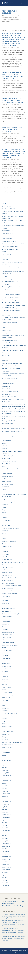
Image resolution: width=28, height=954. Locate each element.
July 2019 (4, 822)
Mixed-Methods (6, 687)
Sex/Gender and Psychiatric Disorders (12, 742)
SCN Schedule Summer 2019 (9, 396)
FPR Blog (4, 276)
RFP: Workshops (6, 381)
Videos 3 (4, 448)
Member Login (6, 352)
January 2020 (5, 812)
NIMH (3, 705)
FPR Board (5, 549)
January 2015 (5, 854)
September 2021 (6, 780)
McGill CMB (5, 679)
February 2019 (6, 830)
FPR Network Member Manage (10, 297)
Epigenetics (5, 655)
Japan (3, 674)
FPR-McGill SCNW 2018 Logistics (11, 307)
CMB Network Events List (9, 241)
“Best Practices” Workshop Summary (12, 209)
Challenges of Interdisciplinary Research (12, 613)
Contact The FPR (6, 254)
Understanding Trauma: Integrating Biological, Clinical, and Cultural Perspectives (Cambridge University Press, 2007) (13, 916)
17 (11, 188)
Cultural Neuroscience (8, 632)
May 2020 (4, 809)
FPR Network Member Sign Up (10, 300)
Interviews (5, 671)
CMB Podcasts (6, 251)
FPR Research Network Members (11, 302)
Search (4, 512)
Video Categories (6, 440)
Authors (4, 466)
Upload (4, 536)
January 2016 (5, 841)
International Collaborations (9, 340)
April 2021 (5, 788)
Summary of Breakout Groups (10, 420)
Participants (5, 504)
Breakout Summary (7, 481)
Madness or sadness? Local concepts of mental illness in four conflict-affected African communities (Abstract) (13, 153)
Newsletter (5, 360)
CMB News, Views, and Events (10, 249)
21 (14, 191)
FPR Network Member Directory (11, 294)
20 (11, 191)
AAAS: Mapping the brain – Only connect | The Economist (12, 129)
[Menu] (24, 3)
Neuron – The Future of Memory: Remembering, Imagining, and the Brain (12, 100)
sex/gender (5, 739)
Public (3, 723)
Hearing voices (6, 663)
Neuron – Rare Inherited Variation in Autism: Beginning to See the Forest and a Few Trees (13, 75)
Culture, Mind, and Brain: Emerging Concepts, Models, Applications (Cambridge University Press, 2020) (13, 938)
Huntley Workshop (7, 473)
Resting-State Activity (8, 731)
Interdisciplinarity (6, 668)
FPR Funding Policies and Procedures (12, 287)
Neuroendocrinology (7, 695)
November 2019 (6, 817)
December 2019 (6, 814)
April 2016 (5, 838)
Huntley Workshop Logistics (9, 502)
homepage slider (6, 330)
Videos (4, 443)
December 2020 (6, 799)
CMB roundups (6, 621)
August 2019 (5, 820)
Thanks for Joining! (7, 426)
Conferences (5, 486)
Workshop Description (8, 456)
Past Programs (6, 525)
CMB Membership (7, 238)
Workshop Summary (7, 588)
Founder (4, 517)
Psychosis (4, 718)
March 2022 (5, 770)
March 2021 (5, 791)
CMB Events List (6, 236)
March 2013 (5, 883)
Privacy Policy (5, 371)
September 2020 (6, 801)
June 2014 (4, 862)
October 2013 (6, 869)
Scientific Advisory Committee (10, 391)
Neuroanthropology (7, 692)
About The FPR (6, 463)
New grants (5, 700)
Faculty (4, 489)
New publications (6, 703)
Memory (4, 684)
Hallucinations (5, 661)
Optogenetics (5, 708)
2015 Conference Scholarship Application (13, 225)
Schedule (4, 533)
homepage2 (5, 333)
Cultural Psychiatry (7, 634)
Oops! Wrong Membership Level (10, 366)
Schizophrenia (5, 737)
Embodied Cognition (7, 650)
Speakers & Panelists (7, 476)
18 (5, 191)
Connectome (5, 624)
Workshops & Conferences (9, 541)
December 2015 (6, 843)
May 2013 (4, 877)
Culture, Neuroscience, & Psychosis (11, 640)
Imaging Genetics (6, 666)
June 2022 (4, 767)
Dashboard (5, 259)
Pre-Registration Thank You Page (11, 368)
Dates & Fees (5, 564)
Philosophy (5, 710)
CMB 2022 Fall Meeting (8, 231)
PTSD (3, 721)
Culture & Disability (7, 637)
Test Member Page (7, 423)
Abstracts (4, 228)
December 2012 (6, 888)
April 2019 (5, 825)
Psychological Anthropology (9, 713)
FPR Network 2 (6, 292)
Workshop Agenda (7, 572)
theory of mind (6, 752)
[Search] (20, 3)
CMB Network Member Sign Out (10, 246)
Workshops (5, 479)
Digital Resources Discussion (10, 645)
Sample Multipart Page (8, 383)
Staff (3, 570)
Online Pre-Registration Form (10, 578)
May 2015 (4, 848)
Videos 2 (4, 446)
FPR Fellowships (6, 520)
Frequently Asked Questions (9, 322)
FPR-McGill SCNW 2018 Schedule (11, 310)
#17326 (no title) (6, 206)
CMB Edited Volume (7, 484)
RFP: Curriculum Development (10, 378)
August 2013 (5, 872)
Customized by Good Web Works (16, 952)
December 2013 (6, 867)
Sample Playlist (6, 386)
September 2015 (6, 846)
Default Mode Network (8, 642)
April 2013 (5, 880)
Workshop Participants (8, 580)
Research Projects (7, 726)
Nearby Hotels (6, 596)
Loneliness (5, 676)
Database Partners (7, 546)
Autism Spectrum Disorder (9, 606)
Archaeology (5, 603)
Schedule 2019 (6, 389)
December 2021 (6, 775)
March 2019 (5, 828)
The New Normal (6, 750)
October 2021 (6, 778)
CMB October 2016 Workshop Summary (13, 562)
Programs (4, 509)
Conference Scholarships (8, 583)
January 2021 (5, 796)
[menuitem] (20, 3)
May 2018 (4, 833)
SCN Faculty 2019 (6, 394)
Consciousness (6, 627)
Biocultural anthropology (8, 608)
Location (4, 523)
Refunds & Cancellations (8, 591)
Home (3, 327)
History (4, 499)
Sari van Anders (6, 734)
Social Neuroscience (7, 744)
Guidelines (5, 325)
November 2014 (6, 856)
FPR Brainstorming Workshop (10, 279)
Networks (4, 689)
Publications (5, 530)
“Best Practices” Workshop (9, 461)
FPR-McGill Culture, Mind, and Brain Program (14, 305)
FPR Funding (5, 284)
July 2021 (4, 783)
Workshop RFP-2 (6, 458)
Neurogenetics (6, 697)
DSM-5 (4, 648)
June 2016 (4, 835)
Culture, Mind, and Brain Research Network (13, 257)
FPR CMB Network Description (10, 281)
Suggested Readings (7, 747)
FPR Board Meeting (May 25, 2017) (11, 585)
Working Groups (6, 760)
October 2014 (6, 859)
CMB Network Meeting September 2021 (13, 244)
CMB (3, 619)
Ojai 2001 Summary (7, 567)
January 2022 (5, 772)
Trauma (4, 755)
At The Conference (7, 559)
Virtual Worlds (6, 758)
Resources (5, 729)
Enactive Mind (5, 653)
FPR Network (5, 289)
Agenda (4, 515)
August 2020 (5, 804)
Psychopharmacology (8, 716)
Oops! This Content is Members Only (12, 363)
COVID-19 (5, 629)
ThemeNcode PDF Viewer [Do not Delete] (13, 428)
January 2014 (5, 864)
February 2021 (6, 793)
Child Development (7, 616)
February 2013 (6, 885)
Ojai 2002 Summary (7, 575)
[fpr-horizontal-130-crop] (11, 3)
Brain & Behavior (6, 611)
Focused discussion (7, 658)
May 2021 (4, 786)
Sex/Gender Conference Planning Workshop (14, 408)
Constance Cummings (16, 47)
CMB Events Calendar (8, 233)
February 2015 (6, 851)
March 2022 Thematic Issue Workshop (12, 350)
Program (4, 507)
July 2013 (4, 875)
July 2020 (4, 807)
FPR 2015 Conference (8, 492)
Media (3, 682)
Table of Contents (7, 557)
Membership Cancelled (8, 358)
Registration (5, 554)
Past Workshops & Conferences (10, 528)
